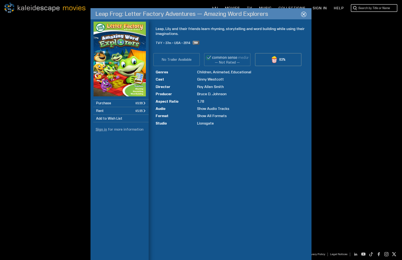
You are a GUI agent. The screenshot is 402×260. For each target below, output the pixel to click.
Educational (241, 72)
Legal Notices (339, 254)
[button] (121, 103)
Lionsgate (205, 123)
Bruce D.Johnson (212, 94)
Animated (221, 72)
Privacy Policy (316, 254)
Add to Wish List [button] (109, 118)
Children (204, 72)
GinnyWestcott (210, 79)
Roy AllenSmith (210, 86)
